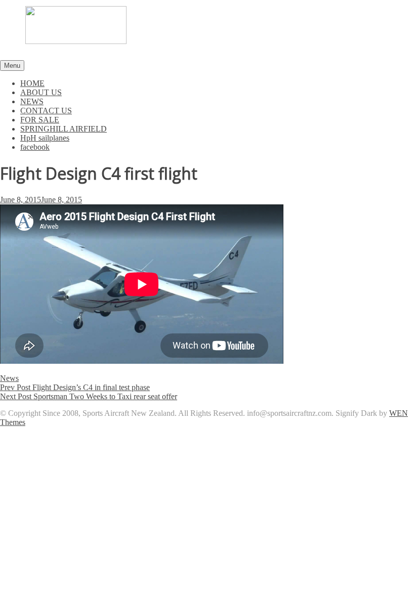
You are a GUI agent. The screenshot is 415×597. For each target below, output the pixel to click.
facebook (35, 147)
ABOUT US (41, 92)
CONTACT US (46, 110)
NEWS (32, 101)
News (9, 378)
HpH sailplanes (44, 138)
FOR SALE (39, 119)
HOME (32, 83)
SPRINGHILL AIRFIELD (63, 128)
